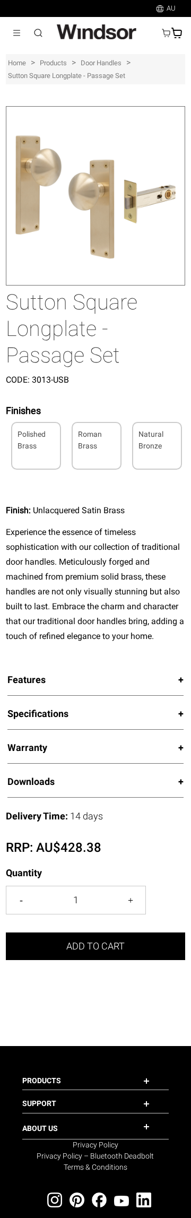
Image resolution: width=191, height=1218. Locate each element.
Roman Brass (90, 440)
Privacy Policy (95, 1145)
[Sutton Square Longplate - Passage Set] (95, 112)
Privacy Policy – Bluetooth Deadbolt (95, 1156)
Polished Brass (32, 440)
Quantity (24, 872)
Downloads (31, 781)
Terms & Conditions (95, 1167)
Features (26, 679)
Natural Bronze (150, 440)
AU (171, 8)
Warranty (27, 747)
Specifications (37, 713)
